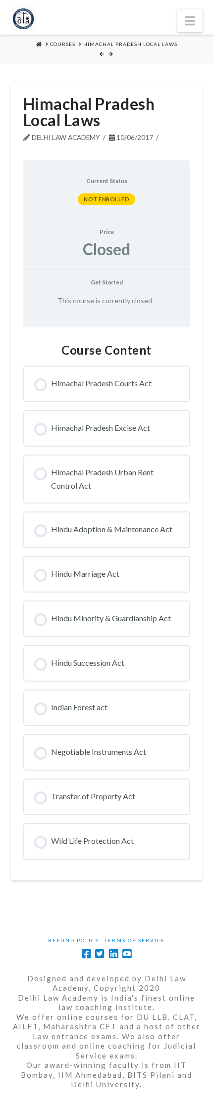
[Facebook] (86, 954)
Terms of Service (135, 940)
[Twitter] (99, 954)
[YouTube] (126, 954)
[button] (190, 20)
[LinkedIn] (113, 954)
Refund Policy (74, 940)
